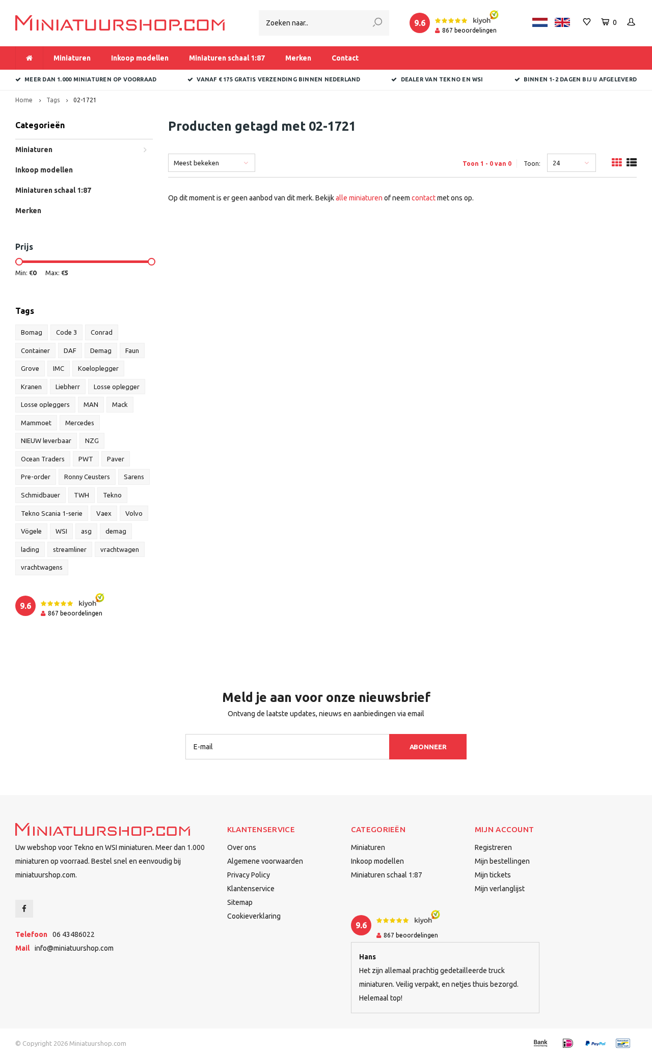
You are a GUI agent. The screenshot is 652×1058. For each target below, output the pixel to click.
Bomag (31, 332)
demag (115, 531)
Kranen (31, 386)
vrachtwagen (119, 549)
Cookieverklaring (254, 916)
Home (24, 100)
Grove (30, 368)
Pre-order (35, 476)
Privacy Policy (248, 875)
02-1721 (85, 100)
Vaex (104, 513)
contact (424, 198)
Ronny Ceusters (87, 476)
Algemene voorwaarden (265, 861)
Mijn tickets (493, 875)
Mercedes (79, 422)
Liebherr (68, 386)
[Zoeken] (377, 23)
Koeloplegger (98, 368)
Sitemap (240, 902)
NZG (92, 440)
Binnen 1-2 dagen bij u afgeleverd (580, 79)
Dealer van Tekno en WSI (442, 79)
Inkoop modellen (140, 58)
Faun (132, 350)
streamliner (70, 549)
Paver (115, 458)
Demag (101, 350)
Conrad (102, 332)
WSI (61, 531)
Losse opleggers (45, 404)
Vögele (31, 531)
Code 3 (66, 332)
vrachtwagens (42, 567)
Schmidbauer (40, 494)
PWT (85, 458)
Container (35, 350)
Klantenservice (251, 889)
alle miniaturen (359, 198)
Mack (120, 404)
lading (30, 549)
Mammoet (36, 422)
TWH (81, 494)
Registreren (493, 847)
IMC (58, 368)
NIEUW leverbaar (46, 440)
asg (86, 531)
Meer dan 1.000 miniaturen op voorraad (90, 79)
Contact (345, 58)
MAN (91, 404)
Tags (53, 100)
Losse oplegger (117, 386)
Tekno (112, 494)
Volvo (134, 513)
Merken (298, 58)
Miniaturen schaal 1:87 (227, 58)
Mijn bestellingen (502, 861)
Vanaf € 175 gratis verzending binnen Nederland (278, 79)
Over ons (241, 847)
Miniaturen (72, 58)
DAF (70, 350)
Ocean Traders (43, 458)
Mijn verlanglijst (500, 889)
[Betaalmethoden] (540, 1043)
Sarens (134, 476)
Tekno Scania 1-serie (52, 513)
